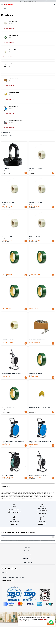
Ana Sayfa (3, 135)
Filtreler (9, 138)
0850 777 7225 (8, 581)
